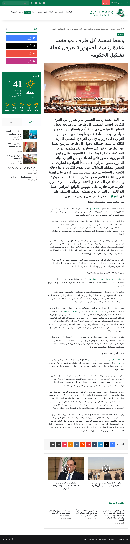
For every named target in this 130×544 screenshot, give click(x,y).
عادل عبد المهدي (98, 311)
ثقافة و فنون (48, 12)
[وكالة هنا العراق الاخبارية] (109, 12)
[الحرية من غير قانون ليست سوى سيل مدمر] (30, 159)
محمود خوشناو (94, 360)
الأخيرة (12, 122)
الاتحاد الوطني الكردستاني (110, 360)
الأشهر (31, 122)
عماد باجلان (91, 279)
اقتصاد (61, 12)
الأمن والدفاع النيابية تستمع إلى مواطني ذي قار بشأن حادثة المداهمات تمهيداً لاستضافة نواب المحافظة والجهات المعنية (112, 515)
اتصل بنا (14, 12)
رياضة (34, 12)
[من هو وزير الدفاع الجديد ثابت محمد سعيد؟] (30, 147)
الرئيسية (69, 12)
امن (56, 12)
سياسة (27, 12)
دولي (40, 12)
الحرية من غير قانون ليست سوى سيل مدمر (14, 158)
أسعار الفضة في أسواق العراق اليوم (24, 177)
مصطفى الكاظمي (69, 311)
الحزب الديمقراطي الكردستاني (108, 279)
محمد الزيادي (95, 208)
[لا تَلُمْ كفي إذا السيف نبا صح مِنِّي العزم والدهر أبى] (30, 134)
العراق (114, 196)
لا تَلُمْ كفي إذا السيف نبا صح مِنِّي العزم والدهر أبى (14, 134)
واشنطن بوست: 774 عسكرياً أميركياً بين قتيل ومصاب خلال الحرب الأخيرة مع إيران (86, 513)
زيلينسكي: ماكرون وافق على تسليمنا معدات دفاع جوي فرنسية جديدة (60, 513)
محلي (21, 12)
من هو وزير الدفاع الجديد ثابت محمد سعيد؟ (15, 146)
